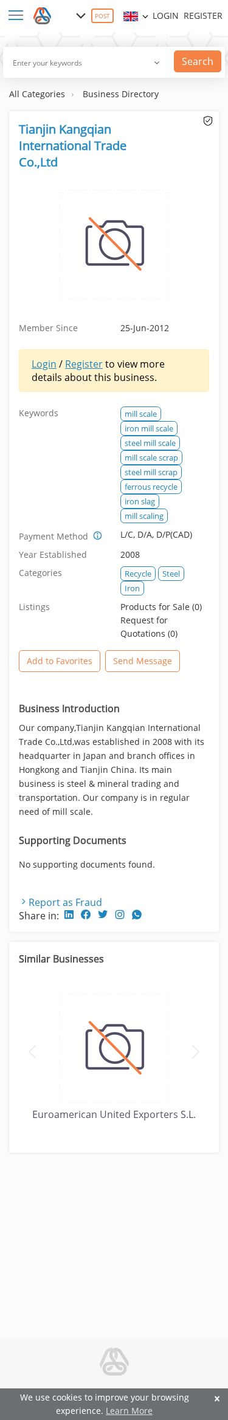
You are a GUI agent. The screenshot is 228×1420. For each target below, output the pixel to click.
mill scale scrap (151, 457)
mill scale (141, 413)
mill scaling (144, 515)
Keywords (38, 413)
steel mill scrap (151, 472)
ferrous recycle (151, 486)
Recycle (138, 573)
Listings (34, 606)
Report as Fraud (65, 902)
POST (102, 16)
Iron (132, 588)
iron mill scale (149, 428)
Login (166, 15)
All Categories (37, 94)
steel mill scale (150, 442)
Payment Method (53, 536)
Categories (40, 572)
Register (203, 15)
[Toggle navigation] (18, 16)
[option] (114, 1055)
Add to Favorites (59, 661)
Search (197, 61)
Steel (171, 573)
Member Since (48, 328)
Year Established (53, 554)
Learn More (129, 1410)
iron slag (140, 501)
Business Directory (121, 94)
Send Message (142, 661)
